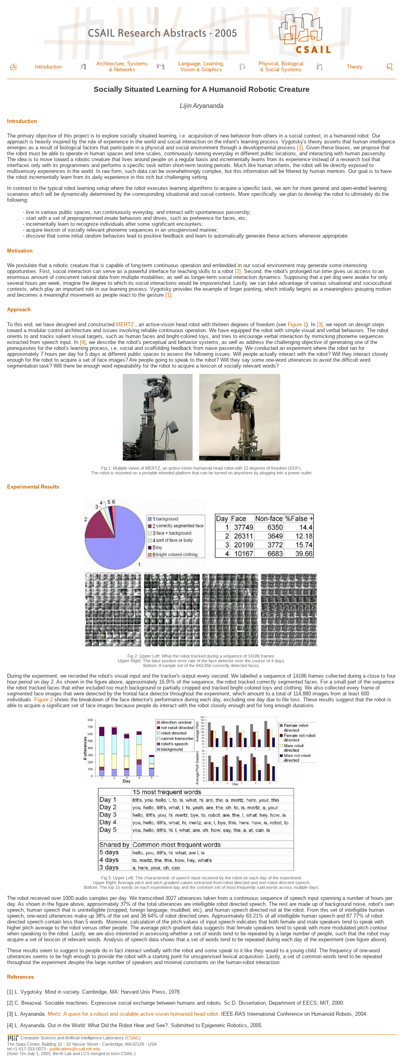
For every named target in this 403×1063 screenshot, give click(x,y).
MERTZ (125, 324)
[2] (238, 271)
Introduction (48, 67)
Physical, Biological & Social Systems (281, 66)
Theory (354, 67)
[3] (320, 324)
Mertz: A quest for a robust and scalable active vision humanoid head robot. (134, 1014)
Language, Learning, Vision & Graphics (201, 66)
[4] (83, 342)
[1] (299, 148)
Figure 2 (43, 699)
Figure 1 (297, 324)
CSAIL (133, 1037)
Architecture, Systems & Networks (122, 66)
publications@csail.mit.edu (75, 1048)
